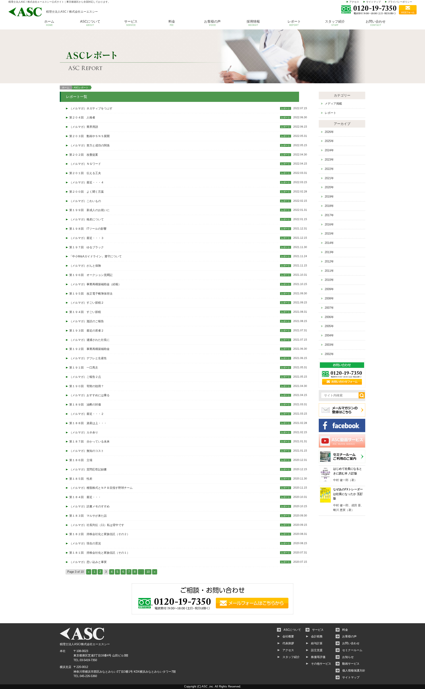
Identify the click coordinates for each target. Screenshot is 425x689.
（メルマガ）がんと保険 (85, 265)
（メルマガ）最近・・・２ (86, 413)
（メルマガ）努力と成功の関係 (89, 145)
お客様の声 (212, 22)
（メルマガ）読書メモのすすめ (89, 506)
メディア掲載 (333, 103)
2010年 (329, 279)
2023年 (329, 159)
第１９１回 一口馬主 (83, 367)
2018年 (329, 206)
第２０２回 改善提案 (83, 154)
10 (148, 571)
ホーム (49, 22)
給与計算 (317, 643)
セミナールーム (352, 650)
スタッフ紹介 (335, 22)
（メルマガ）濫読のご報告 (86, 321)
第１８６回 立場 (80, 460)
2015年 (329, 233)
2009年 (329, 289)
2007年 (329, 307)
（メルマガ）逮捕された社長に (89, 340)
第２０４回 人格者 (82, 117)
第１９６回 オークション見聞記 (90, 275)
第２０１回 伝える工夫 (85, 173)
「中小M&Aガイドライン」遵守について (95, 256)
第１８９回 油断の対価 (85, 404)
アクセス (354, 1)
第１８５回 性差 (80, 478)
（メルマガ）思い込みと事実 (88, 562)
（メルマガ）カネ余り (83, 432)
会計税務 (317, 636)
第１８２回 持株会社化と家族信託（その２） (99, 534)
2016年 (329, 224)
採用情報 (253, 22)
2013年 (329, 252)
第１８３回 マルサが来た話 (88, 515)
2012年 (329, 261)
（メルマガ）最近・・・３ (86, 238)
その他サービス (321, 663)
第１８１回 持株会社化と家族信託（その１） (99, 552)
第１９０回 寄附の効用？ (86, 386)
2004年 (329, 335)
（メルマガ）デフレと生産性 (88, 358)
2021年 (329, 178)
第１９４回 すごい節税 (85, 312)
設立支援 (317, 650)
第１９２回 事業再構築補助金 (89, 349)
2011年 (329, 270)
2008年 (329, 298)
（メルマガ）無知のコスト (86, 450)
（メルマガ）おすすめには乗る (89, 395)
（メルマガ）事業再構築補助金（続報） (95, 284)
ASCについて (90, 22)
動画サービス (350, 663)
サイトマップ (373, 1)
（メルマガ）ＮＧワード (85, 163)
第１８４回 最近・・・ (85, 497)
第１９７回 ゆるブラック (86, 247)
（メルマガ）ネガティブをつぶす (90, 108)
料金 (171, 22)
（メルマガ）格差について (86, 219)
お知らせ (348, 657)
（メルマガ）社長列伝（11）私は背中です (96, 525)
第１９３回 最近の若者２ (86, 330)
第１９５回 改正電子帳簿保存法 (90, 293)
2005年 (329, 326)
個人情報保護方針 (353, 670)
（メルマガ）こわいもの (85, 201)
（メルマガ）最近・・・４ (86, 182)
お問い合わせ (376, 22)
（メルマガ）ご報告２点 (85, 376)
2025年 (329, 141)
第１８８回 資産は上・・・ (88, 423)
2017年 (329, 215)
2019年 (329, 196)
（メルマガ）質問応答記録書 (88, 469)
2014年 (329, 243)
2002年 (329, 354)
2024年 (329, 150)
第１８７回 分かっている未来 (89, 441)
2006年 (329, 317)
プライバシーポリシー (400, 1)
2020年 (329, 187)
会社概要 (288, 636)
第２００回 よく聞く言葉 (86, 191)
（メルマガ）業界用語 (83, 126)
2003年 (329, 344)
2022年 (329, 169)
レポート (294, 22)
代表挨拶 (288, 643)
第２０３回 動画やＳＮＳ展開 (89, 136)
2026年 (329, 132)
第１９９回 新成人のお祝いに (89, 210)
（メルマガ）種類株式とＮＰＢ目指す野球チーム (101, 487)
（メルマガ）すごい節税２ (86, 302)
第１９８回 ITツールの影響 (87, 228)
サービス (130, 22)
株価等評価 (318, 657)
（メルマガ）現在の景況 (85, 543)
